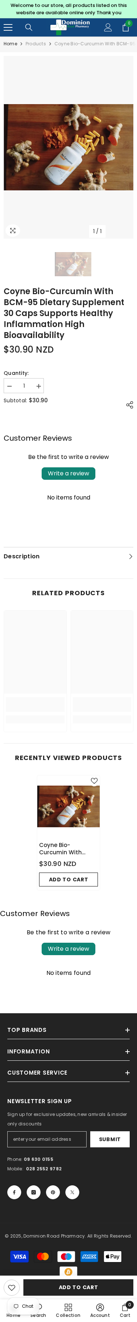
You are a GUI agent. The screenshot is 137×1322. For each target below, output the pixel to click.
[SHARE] (127, 405)
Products (36, 44)
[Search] (28, 27)
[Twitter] (72, 1192)
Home (10, 44)
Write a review (68, 473)
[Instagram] (34, 1192)
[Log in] (108, 27)
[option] (68, 9)
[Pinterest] (53, 1192)
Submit (110, 1139)
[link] (35, 704)
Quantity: (16, 373)
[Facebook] (14, 1192)
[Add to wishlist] (12, 1288)
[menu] (8, 27)
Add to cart (78, 1287)
